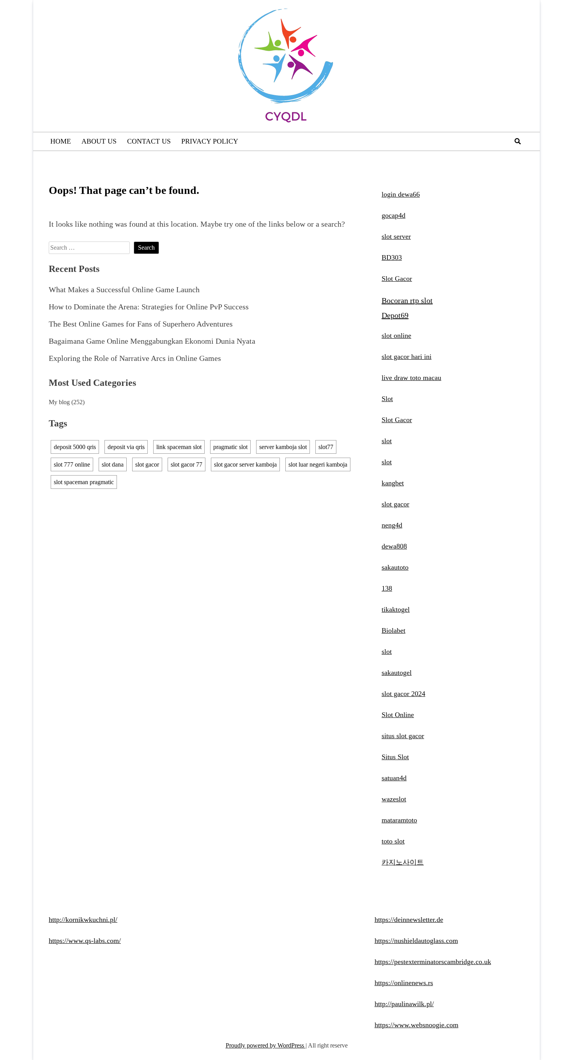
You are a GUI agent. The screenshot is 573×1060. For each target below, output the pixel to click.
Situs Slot (395, 757)
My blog (59, 402)
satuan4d (394, 778)
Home (60, 141)
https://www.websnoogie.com (416, 1025)
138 (387, 588)
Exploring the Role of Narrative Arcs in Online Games (135, 358)
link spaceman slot (179, 447)
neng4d (392, 525)
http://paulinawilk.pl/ (404, 1004)
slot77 (325, 447)
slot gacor (147, 464)
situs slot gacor (403, 736)
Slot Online (398, 715)
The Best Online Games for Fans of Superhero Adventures (141, 324)
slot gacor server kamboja (245, 464)
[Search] (518, 141)
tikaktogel (396, 609)
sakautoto (395, 567)
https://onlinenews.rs (404, 983)
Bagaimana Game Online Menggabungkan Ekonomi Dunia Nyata (152, 341)
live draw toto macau (411, 378)
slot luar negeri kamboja (317, 464)
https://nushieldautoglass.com (416, 941)
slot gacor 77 (186, 464)
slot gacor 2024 (403, 694)
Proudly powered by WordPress (266, 1045)
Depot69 (395, 315)
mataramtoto (399, 820)
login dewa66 (401, 194)
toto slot (393, 841)
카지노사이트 (403, 862)
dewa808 (394, 546)
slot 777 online (72, 464)
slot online (396, 335)
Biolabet (393, 630)
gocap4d (393, 215)
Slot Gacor (397, 278)
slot (387, 441)
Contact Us (149, 141)
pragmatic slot (230, 447)
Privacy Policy (209, 141)
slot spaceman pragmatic (84, 482)
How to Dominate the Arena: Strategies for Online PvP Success (149, 306)
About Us (99, 141)
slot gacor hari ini (407, 356)
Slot (387, 399)
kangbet (393, 483)
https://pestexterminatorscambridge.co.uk (433, 962)
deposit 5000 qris (75, 447)
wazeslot (394, 799)
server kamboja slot (283, 447)
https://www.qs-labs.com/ (85, 941)
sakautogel (397, 672)
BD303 (392, 257)
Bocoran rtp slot (407, 300)
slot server (396, 236)
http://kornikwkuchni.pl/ (83, 919)
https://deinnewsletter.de (409, 919)
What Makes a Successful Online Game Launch (124, 289)
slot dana (113, 464)
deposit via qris (126, 447)
